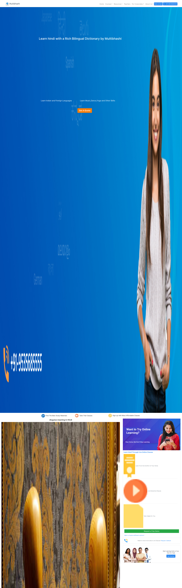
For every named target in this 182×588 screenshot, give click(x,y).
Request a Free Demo (151, 531)
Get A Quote (84, 110)
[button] (109, 4)
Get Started (171, 556)
